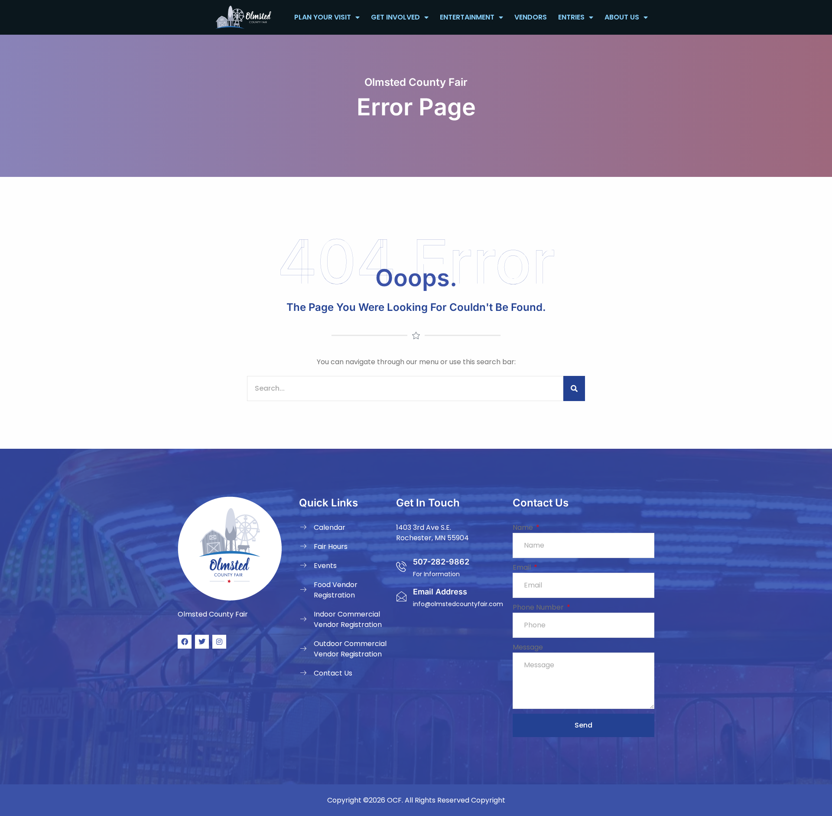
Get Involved (395, 17)
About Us (621, 17)
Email (523, 567)
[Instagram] (219, 642)
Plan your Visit (322, 17)
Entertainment (467, 17)
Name (524, 527)
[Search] (574, 388)
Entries (571, 17)
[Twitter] (202, 642)
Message (528, 647)
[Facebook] (185, 642)
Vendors (530, 17)
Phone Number (539, 607)
